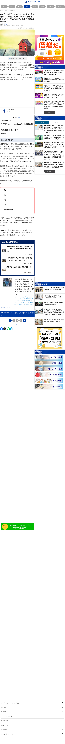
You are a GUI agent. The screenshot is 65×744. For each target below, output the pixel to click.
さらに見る (50, 112)
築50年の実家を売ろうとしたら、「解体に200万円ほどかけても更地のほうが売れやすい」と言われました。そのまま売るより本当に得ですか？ (54, 145)
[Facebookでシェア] (1, 328)
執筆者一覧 (4, 729)
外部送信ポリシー (6, 720)
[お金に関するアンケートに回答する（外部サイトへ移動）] (50, 338)
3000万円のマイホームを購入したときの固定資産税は (17, 125)
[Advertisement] (17, 94)
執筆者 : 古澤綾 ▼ (11, 109)
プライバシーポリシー (7, 716)
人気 (4, 6)
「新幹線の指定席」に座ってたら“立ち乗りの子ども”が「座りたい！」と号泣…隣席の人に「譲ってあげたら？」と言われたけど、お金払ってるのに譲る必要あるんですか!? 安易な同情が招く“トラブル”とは (54, 155)
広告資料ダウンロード (7, 734)
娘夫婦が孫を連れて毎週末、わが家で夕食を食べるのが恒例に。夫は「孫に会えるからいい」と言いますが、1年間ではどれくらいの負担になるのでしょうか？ (54, 165)
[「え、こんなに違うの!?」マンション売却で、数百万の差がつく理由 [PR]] (50, 324)
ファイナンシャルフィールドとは (10, 702)
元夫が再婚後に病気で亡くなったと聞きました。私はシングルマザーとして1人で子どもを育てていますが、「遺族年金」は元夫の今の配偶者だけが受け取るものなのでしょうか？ (54, 129)
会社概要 (3, 707)
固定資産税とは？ (7, 120)
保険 (42, 6)
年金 (34, 6)
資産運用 (60, 6)
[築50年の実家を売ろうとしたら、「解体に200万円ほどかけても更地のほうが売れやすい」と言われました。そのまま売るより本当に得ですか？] (39, 144)
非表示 (18, 117)
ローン (51, 6)
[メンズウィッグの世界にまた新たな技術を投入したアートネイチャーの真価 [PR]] (50, 291)
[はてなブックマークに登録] (11, 328)
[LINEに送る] (8, 328)
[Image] (17, 526)
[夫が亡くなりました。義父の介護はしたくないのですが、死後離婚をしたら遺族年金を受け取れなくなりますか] (39, 137)
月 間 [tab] (56, 122)
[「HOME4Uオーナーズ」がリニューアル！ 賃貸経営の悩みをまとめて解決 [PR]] (50, 299)
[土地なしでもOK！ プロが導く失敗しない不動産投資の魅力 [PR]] (50, 305)
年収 (11, 6)
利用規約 (3, 711)
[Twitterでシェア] (4, 328)
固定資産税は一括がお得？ (9, 130)
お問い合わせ (4, 725)
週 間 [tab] (42, 122)
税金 (27, 6)
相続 (19, 6)
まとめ (3, 133)
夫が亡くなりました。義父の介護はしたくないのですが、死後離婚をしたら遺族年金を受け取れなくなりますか (54, 137)
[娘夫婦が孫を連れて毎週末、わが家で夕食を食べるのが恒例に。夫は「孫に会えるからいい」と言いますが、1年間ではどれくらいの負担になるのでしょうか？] (39, 164)
